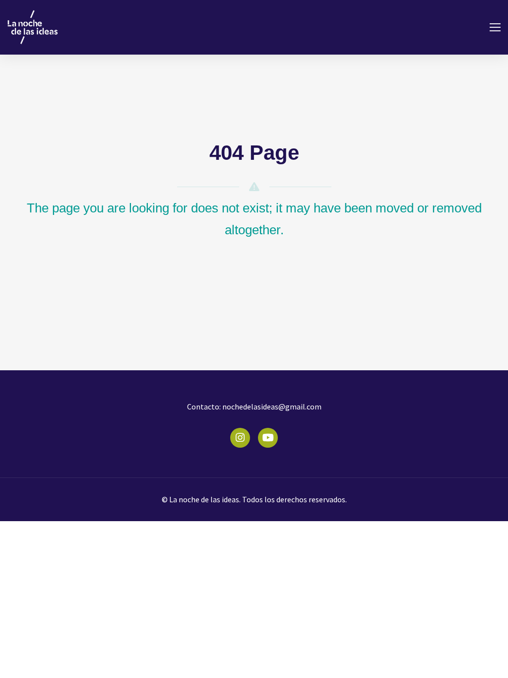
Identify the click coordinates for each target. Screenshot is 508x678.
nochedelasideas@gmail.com (271, 406)
